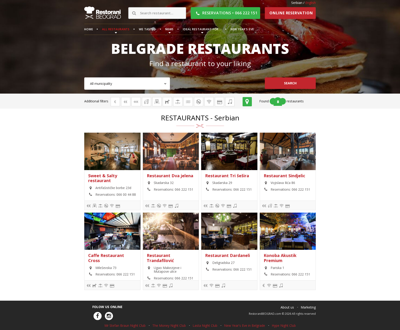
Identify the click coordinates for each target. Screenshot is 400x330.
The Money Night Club (169, 325)
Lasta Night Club (205, 325)
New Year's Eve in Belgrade (244, 325)
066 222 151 (184, 189)
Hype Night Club (284, 325)
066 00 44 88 (126, 194)
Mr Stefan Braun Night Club (125, 325)
